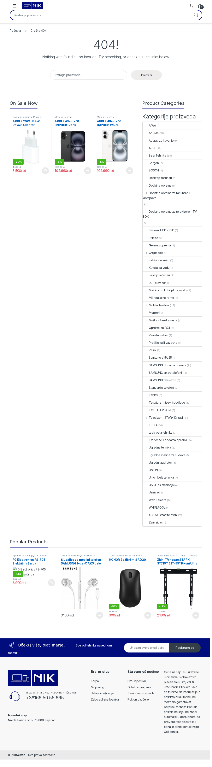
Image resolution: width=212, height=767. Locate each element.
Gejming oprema (160, 245)
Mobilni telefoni (63, 117)
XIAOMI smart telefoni (163, 515)
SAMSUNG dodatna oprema (167, 365)
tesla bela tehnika (160, 432)
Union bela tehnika (161, 477)
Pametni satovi (158, 335)
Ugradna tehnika (160, 447)
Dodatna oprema (22, 117)
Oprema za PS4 (159, 327)
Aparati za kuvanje (161, 140)
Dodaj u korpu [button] (45, 170)
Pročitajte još (84, 170)
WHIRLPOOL (157, 507)
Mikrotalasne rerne (161, 297)
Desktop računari (160, 178)
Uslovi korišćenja (102, 693)
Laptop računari (159, 275)
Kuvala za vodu (159, 267)
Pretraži (196, 15)
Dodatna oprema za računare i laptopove (166, 195)
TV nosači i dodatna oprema (168, 440)
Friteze (153, 238)
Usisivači (154, 492)
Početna (15, 30)
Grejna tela (156, 252)
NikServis (18, 755)
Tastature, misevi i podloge (167, 402)
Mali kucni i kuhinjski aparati (167, 290)
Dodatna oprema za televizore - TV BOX (170, 214)
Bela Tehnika (157, 155)
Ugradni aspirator (160, 462)
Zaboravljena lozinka (105, 699)
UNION (153, 470)
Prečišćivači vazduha (163, 342)
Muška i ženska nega (163, 320)
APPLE (153, 148)
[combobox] (100, 15)
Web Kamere (157, 500)
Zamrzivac (156, 522)
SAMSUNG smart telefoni (165, 372)
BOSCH (154, 170)
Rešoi (152, 350)
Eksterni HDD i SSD (161, 230)
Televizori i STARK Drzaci (166, 417)
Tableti (153, 395)
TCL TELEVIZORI (160, 410)
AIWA (152, 125)
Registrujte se (185, 647)
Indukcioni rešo (159, 260)
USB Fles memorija (161, 485)
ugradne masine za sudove (167, 455)
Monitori (154, 312)
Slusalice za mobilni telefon (78, 557)
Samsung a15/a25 (160, 357)
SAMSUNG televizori (162, 380)
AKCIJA (154, 133)
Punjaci (37, 117)
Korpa (95, 681)
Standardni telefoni (161, 387)
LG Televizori (157, 283)
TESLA (153, 425)
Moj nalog (97, 687)
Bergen (154, 163)
